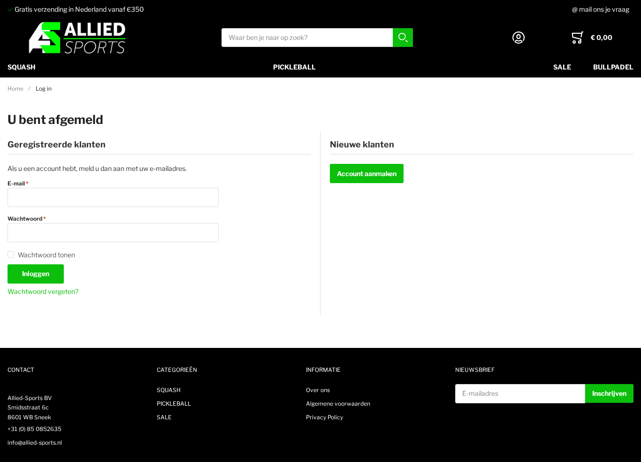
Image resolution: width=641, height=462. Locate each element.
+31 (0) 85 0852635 (34, 428)
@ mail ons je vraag (600, 9)
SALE (562, 67)
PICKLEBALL (294, 67)
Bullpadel (613, 67)
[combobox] (317, 37)
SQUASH (22, 67)
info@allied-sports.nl (35, 442)
